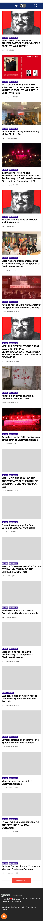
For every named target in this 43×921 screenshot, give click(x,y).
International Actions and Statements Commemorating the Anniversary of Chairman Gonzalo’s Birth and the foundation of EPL (21, 176)
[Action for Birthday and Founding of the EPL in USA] (21, 113)
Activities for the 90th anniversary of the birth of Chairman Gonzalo (21, 438)
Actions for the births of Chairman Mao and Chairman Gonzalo (21, 868)
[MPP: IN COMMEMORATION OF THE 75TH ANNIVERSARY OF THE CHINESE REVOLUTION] (21, 548)
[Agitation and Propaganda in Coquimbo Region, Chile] (21, 378)
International (13, 169)
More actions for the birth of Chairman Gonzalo (17, 782)
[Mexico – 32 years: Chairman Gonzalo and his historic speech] (21, 592)
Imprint (25, 898)
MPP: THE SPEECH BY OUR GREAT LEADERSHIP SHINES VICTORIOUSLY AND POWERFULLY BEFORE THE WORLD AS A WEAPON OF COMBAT (21, 352)
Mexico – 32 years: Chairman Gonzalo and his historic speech (20, 612)
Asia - (24, 907)
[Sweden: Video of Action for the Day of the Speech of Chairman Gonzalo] (21, 678)
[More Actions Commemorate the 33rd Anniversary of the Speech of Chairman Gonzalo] (21, 243)
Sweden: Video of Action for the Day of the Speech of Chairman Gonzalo (19, 698)
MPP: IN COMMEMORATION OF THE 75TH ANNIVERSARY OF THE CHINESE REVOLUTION (21, 569)
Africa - (28, 907)
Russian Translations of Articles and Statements (19, 221)
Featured (5, 37)
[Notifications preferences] (4, 916)
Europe (4, 692)
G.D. (3, 138)
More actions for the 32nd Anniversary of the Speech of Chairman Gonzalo (18, 654)
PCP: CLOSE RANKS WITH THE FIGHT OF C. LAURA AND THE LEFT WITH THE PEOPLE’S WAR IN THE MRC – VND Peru (21, 88)
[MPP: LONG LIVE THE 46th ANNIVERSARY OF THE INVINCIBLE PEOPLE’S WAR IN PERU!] (21, 23)
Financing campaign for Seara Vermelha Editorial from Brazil (18, 526)
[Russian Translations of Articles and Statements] (21, 201)
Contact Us (17, 902)
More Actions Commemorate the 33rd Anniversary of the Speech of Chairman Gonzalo (21, 263)
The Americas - (16, 907)
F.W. (3, 185)
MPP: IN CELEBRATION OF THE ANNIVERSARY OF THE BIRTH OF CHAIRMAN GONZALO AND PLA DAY (20, 482)
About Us (6, 902)
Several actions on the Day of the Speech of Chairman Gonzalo (20, 741)
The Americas (13, 37)
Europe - (34, 907)
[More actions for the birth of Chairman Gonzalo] (21, 763)
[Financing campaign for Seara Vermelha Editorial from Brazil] (21, 507)
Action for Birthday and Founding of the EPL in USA (20, 133)
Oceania (4, 909)
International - (6, 907)
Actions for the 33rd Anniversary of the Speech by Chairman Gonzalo (21, 306)
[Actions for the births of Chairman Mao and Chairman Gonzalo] (21, 848)
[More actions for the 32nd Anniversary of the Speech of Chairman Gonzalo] (21, 634)
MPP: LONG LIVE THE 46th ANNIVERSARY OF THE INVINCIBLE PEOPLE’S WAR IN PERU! (21, 43)
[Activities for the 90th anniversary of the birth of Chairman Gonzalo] (21, 419)
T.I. (2, 443)
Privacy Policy (35, 898)
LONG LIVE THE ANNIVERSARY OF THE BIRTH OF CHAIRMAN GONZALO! (20, 825)
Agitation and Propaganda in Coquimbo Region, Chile (18, 397)
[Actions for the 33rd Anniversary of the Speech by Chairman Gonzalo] (21, 287)
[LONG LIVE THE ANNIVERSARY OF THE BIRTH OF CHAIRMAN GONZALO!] (21, 804)
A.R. (3, 50)
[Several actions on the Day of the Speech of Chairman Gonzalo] (21, 722)
